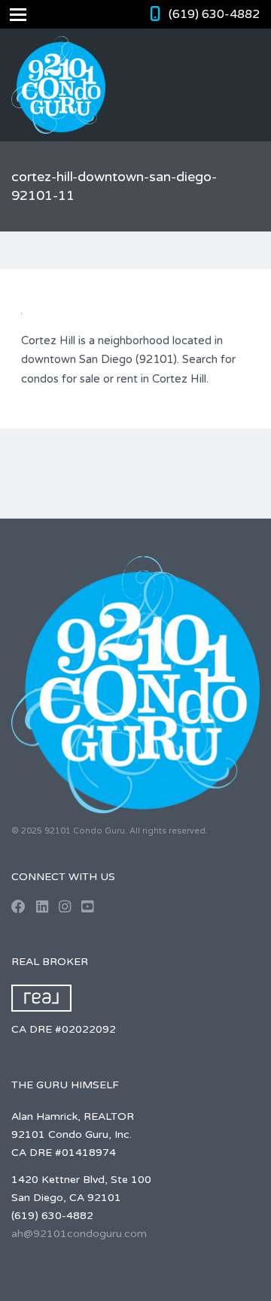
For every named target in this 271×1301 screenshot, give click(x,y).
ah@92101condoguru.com (79, 1233)
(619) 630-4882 (214, 14)
